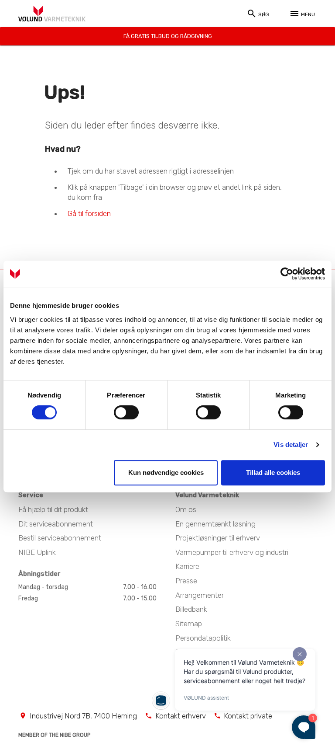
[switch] (126, 412)
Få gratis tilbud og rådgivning (167, 36)
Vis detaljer (290, 444)
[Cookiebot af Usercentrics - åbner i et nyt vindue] (287, 273)
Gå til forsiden (89, 213)
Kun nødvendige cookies (166, 472)
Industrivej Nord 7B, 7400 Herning (83, 715)
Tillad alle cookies (273, 472)
